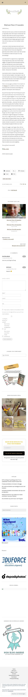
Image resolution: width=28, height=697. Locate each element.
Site (3, 303)
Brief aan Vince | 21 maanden (14, 224)
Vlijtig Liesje (6, 256)
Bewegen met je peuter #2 (18, 245)
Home (14, 669)
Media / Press (14, 672)
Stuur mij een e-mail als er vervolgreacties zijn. (7, 326)
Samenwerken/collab (14, 675)
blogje (6, 85)
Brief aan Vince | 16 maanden (14, 220)
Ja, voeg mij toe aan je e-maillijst (4, 320)
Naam (3, 293)
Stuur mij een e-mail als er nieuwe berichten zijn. (7, 334)
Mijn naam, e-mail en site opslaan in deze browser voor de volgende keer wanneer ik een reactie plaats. (13, 312)
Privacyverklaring (14, 678)
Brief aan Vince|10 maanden (14, 229)
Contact (14, 673)
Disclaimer (14, 677)
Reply (24, 256)
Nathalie (14, 190)
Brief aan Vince (7, 178)
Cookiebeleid (10, 691)
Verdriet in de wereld (8, 239)
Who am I (14, 670)
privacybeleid (21, 457)
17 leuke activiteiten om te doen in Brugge (12, 484)
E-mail (4, 298)
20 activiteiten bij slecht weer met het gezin (12, 498)
